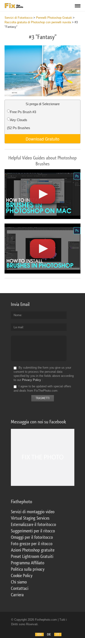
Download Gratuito (42, 139)
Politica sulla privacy (27, 569)
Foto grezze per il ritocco (31, 544)
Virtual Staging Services (30, 518)
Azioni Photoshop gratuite (32, 550)
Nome (17, 315)
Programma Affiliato (27, 563)
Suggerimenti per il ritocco (33, 531)
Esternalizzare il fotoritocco (33, 524)
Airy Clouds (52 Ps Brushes (18, 124)
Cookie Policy (21, 575)
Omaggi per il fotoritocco (32, 537)
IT (57, 634)
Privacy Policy (31, 380)
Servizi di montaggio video (32, 512)
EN (39, 634)
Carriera (17, 595)
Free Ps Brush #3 (23, 112)
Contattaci (19, 588)
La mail (18, 327)
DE (49, 634)
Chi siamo (19, 582)
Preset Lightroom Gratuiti (32, 556)
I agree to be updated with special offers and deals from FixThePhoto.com (42, 388)
